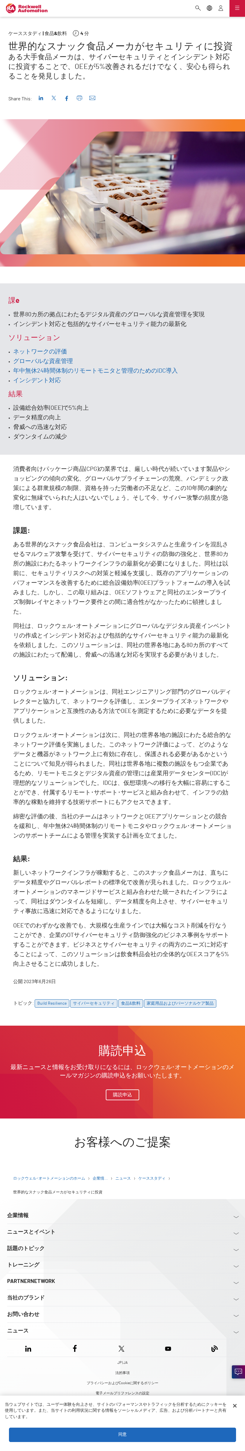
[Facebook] (74, 1347)
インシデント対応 (37, 380)
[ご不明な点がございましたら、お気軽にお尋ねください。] (238, 1372)
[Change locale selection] (209, 9)
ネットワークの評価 (40, 352)
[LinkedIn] (29, 1347)
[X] (121, 1347)
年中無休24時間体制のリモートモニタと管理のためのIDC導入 (95, 371)
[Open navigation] (237, 8)
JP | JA (122, 1362)
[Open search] (198, 9)
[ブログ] (214, 1347)
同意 (122, 1434)
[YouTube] (168, 1347)
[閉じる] (235, 1406)
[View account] (220, 9)
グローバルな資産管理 (43, 361)
